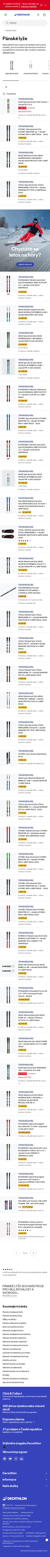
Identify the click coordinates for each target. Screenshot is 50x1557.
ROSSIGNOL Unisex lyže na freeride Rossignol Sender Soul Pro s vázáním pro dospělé (32, 1224)
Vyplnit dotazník (25, 264)
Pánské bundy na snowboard (16, 1371)
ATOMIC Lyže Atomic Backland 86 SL (32, 755)
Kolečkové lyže (9, 1360)
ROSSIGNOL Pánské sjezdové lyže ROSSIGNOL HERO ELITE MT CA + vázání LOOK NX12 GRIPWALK (32, 284)
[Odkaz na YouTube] (10, 1459)
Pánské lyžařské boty (12, 1316)
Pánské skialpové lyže (13, 1312)
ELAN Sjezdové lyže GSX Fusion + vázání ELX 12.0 (33, 103)
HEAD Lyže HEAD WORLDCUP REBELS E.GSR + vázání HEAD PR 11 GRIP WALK (32, 780)
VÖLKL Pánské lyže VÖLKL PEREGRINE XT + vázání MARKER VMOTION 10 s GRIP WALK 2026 (33, 617)
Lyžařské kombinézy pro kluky (16, 1353)
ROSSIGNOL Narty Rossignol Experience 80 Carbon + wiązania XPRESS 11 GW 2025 (31, 1179)
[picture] (8, 106)
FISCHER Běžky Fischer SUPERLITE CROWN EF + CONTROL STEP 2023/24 (29, 590)
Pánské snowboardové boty (15, 1345)
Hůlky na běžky (9, 1319)
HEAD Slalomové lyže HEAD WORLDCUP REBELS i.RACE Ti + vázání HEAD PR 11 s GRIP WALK (32, 564)
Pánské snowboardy (12, 1349)
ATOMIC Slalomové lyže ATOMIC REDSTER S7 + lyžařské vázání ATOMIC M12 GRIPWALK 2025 (33, 833)
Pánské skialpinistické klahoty (17, 1334)
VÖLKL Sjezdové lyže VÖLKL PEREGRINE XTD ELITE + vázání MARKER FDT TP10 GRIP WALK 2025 (32, 729)
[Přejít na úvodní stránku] (22, 15)
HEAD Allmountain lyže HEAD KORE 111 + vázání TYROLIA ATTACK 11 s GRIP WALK (31, 1017)
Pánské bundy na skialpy (14, 1364)
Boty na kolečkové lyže (13, 1327)
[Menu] (6, 15)
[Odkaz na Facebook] (5, 1459)
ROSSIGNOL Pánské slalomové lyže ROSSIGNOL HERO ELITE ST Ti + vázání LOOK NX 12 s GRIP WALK (32, 393)
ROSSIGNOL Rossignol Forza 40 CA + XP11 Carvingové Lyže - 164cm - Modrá (33, 993)
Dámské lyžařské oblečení (15, 1342)
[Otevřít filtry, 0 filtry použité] (6, 87)
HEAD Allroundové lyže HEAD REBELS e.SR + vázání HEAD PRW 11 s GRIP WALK (33, 967)
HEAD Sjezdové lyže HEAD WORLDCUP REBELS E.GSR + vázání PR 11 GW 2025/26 (31, 365)
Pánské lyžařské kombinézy (15, 1379)
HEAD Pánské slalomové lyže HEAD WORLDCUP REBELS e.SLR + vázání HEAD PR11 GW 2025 (33, 312)
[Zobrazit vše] (4, 30)
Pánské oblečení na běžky (14, 1323)
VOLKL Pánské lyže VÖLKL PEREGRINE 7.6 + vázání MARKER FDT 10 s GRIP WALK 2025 (33, 672)
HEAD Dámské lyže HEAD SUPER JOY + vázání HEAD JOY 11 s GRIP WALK (32, 1044)
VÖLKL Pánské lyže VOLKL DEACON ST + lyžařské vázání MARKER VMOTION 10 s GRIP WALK (32, 645)
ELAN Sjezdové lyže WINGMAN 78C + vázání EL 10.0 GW (32, 1069)
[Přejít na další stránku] (33, 1253)
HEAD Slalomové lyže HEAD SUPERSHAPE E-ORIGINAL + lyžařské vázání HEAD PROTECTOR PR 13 (30, 1099)
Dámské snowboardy (12, 1367)
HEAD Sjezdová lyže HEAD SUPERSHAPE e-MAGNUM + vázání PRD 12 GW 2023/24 (30, 338)
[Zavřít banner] (45, 5)
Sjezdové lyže (11, 73)
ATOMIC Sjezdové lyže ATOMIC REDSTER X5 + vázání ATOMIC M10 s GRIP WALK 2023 (32, 859)
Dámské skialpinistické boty (15, 1356)
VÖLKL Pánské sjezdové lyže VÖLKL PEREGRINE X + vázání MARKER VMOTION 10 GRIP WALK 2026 (33, 534)
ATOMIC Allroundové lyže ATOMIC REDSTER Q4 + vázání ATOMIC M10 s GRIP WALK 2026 (33, 131)
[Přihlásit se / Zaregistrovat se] (38, 15)
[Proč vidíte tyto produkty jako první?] (4, 94)
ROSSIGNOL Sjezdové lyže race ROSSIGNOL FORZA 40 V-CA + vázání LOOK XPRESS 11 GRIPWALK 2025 (32, 1152)
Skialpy (6, 1375)
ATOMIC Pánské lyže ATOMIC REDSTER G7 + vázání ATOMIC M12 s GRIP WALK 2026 (32, 912)
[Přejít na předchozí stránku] (17, 1253)
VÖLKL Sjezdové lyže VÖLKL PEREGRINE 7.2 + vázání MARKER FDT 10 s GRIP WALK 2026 (33, 807)
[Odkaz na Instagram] (16, 1459)
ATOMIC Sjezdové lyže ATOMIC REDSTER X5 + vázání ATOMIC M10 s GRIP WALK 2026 (32, 421)
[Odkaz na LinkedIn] (21, 1459)
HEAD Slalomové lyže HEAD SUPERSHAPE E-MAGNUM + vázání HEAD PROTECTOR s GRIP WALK (33, 159)
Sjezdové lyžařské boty (13, 1382)
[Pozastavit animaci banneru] (41, 5)
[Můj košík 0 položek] (44, 15)
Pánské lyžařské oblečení (14, 1338)
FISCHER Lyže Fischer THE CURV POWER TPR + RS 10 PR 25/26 (32, 1202)
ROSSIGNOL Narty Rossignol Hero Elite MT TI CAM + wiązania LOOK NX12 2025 (32, 1126)
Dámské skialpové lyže (13, 1330)
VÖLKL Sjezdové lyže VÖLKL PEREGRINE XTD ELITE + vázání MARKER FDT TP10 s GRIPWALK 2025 (32, 189)
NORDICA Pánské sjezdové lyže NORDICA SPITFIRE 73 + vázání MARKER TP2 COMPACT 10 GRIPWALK (33, 940)
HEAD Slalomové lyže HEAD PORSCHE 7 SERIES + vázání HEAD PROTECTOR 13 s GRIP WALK (31, 700)
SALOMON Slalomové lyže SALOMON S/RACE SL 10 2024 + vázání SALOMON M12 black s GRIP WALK (32, 505)
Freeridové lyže (31, 73)
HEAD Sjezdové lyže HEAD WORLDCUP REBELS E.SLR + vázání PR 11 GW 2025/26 (30, 476)
